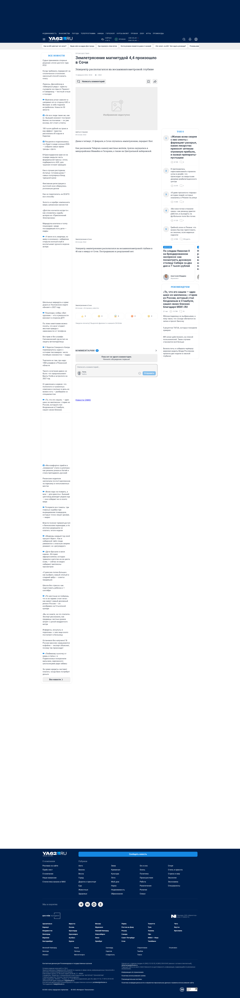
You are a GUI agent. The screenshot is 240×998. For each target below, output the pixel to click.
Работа (143, 882)
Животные (83, 890)
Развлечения (145, 886)
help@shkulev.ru (58, 984)
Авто (80, 866)
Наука (113, 886)
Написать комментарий (93, 81)
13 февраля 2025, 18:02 (84, 75)
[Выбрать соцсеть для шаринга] (155, 81)
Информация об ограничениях (133, 972)
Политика (144, 874)
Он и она (144, 866)
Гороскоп (110, 33)
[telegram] (81, 904)
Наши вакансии (49, 878)
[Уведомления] (190, 39)
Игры (148, 33)
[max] (94, 904)
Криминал (115, 870)
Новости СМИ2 (83, 400)
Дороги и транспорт (87, 882)
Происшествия (146, 878)
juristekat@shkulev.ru (100, 982)
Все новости (56, 55)
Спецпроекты (174, 886)
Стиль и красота (175, 870)
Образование (117, 894)
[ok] (100, 904)
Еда (80, 886)
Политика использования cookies (134, 976)
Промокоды (158, 33)
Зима (113, 866)
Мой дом (115, 882)
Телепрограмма (88, 33)
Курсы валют (123, 33)
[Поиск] (184, 39)
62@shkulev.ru (69, 980)
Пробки (134, 33)
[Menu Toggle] (44, 39)
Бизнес (81, 870)
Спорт (170, 866)
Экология (172, 878)
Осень (142, 870)
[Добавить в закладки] (148, 81)
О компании (47, 874)
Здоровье (82, 894)
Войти (84, 374)
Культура (115, 874)
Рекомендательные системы (132, 979)
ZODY (142, 33)
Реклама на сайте (50, 866)
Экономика (173, 882)
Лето (113, 878)
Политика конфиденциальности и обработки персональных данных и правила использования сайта (158, 983)
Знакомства (64, 33)
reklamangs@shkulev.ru (130, 965)
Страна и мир (174, 874)
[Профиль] (196, 39)
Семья (142, 894)
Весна (81, 874)
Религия (143, 890)
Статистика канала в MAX (54, 882)
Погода (75, 33)
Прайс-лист (47, 870)
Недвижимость (49, 33)
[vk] (87, 904)
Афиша (101, 33)
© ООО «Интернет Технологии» (82, 990)
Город (81, 878)
